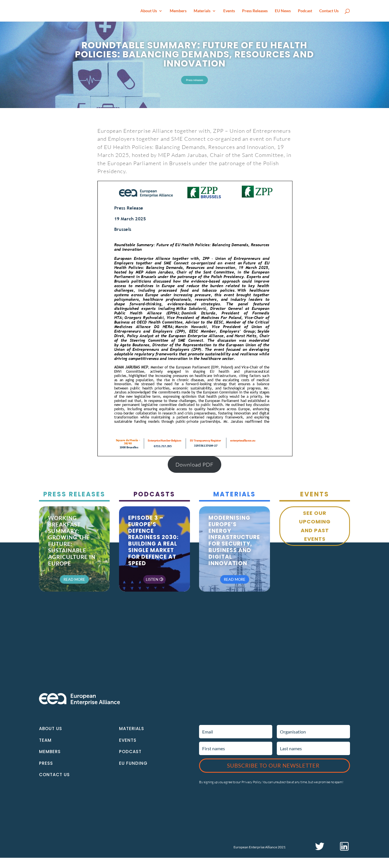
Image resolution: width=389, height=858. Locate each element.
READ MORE (74, 579)
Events (229, 11)
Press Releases (255, 11)
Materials (202, 11)
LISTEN (152, 579)
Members (178, 11)
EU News (283, 11)
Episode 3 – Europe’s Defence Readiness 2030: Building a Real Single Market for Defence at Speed (153, 540)
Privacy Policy (251, 782)
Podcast (305, 11)
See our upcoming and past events (315, 526)
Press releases (194, 80)
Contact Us (329, 11)
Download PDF (194, 464)
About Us (148, 11)
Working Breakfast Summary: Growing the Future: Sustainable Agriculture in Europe (71, 541)
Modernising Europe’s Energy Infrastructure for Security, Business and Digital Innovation (234, 540)
